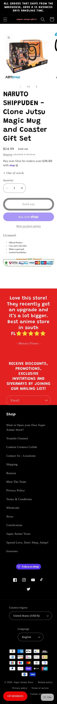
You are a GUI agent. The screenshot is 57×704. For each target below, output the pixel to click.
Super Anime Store (23, 682)
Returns (11, 473)
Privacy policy (19, 688)
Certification (14, 525)
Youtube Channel (17, 438)
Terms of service (40, 688)
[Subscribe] (46, 400)
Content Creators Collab (21, 447)
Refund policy (45, 682)
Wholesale (12, 507)
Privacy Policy (15, 490)
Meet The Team (16, 481)
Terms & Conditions (19, 499)
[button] (5, 19)
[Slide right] (36, 86)
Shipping (7, 154)
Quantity (8, 180)
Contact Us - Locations (21, 455)
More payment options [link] (28, 226)
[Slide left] (20, 86)
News (9, 516)
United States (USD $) (26, 615)
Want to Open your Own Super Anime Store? (25, 427)
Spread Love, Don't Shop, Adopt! (27, 542)
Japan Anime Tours (18, 533)
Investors (12, 551)
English (26, 637)
